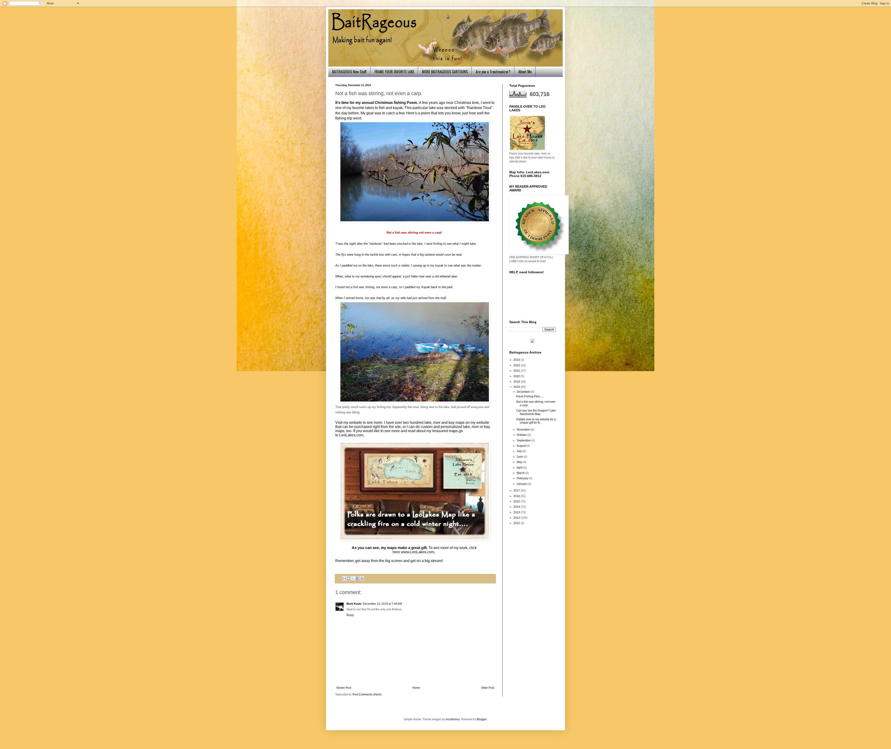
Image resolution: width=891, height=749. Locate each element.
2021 (517, 370)
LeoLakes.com (351, 435)
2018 (517, 387)
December (524, 391)
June (520, 456)
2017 (517, 490)
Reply (350, 615)
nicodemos (453, 719)
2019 (517, 381)
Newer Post (343, 687)
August (521, 445)
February (523, 478)
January (522, 483)
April (520, 467)
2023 (517, 359)
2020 (517, 376)
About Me (525, 71)
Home (416, 687)
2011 (517, 523)
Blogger (482, 719)
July (520, 451)
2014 (517, 506)
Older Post (487, 687)
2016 (517, 496)
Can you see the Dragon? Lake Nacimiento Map (536, 412)
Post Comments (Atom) (366, 694)
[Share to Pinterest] (362, 578)
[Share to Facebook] (357, 578)
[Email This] (344, 578)
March (521, 473)
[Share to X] (353, 578)
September (524, 440)
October (522, 435)
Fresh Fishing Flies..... (530, 396)
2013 (517, 512)
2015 (517, 501)
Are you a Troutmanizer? (493, 71)
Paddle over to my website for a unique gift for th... (536, 421)
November (524, 429)
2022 (517, 365)
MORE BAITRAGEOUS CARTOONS (445, 71)
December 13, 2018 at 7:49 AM (382, 603)
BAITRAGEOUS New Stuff (349, 71)
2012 (517, 517)
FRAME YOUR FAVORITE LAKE (394, 71)
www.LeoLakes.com (417, 552)
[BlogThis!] (348, 578)
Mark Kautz (354, 603)
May (520, 462)
